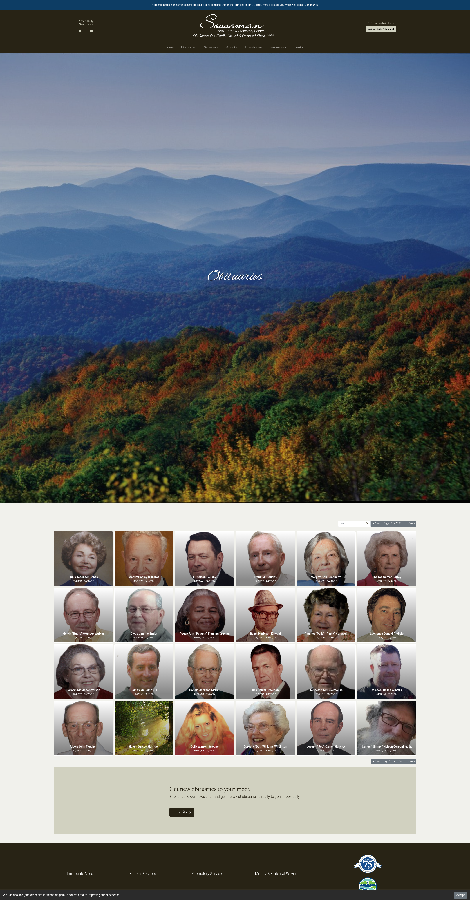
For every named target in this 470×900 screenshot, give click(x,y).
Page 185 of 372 (393, 523)
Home (169, 47)
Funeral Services (143, 873)
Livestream (253, 47)
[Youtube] (91, 31)
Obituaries (189, 47)
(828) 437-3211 (380, 29)
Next (411, 523)
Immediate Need (80, 873)
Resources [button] (277, 47)
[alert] (235, 5)
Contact (300, 47)
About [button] (231, 47)
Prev (377, 523)
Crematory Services (208, 873)
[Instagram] (80, 31)
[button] (367, 523)
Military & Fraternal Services (277, 873)
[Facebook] (86, 31)
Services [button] (210, 47)
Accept (460, 895)
